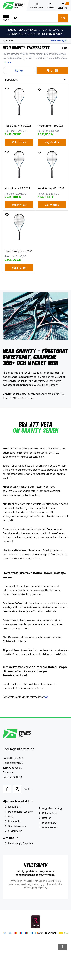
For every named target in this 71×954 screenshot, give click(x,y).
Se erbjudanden (53, 33)
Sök (63, 18)
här (46, 696)
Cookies (28, 789)
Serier (19, 70)
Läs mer (7, 62)
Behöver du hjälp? (59, 40)
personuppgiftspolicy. (35, 887)
